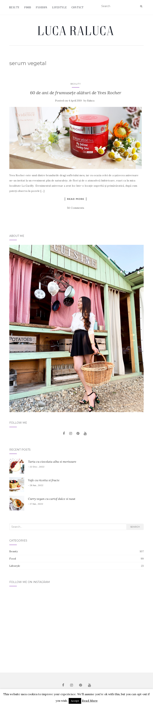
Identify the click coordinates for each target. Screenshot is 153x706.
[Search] (141, 6)
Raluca (90, 100)
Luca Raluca (76, 30)
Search (135, 526)
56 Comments (75, 207)
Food (27, 7)
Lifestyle (59, 7)
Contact (78, 7)
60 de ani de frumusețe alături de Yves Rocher (75, 93)
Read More (75, 198)
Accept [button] (75, 700)
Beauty (14, 7)
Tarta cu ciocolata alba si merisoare (52, 461)
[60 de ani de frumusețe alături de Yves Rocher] (75, 138)
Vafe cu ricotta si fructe (44, 480)
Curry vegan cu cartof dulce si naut (51, 499)
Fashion (42, 7)
